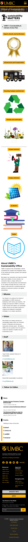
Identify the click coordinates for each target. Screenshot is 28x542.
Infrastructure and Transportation (14, 62)
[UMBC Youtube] (13, 462)
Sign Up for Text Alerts (19, 486)
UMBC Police (18, 481)
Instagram (7, 438)
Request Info (14, 491)
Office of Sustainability (12, 9)
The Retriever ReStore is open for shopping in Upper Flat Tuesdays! (13, 412)
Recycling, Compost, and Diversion (14, 91)
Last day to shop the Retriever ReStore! (14, 406)
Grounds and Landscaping (14, 119)
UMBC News (5, 478)
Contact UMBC (18, 473)
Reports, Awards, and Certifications (14, 34)
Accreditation (14, 522)
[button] (14, 27)
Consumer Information (14, 537)
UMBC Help (5, 476)
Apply (14, 496)
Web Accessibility (14, 534)
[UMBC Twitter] (6, 462)
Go (23, 510)
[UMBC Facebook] (3, 462)
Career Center (5, 471)
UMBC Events (5, 473)
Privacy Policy (14, 528)
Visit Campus (5, 480)
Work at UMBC (5, 482)
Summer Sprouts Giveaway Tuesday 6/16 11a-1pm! (13, 402)
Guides (14, 234)
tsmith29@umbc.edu (9, 359)
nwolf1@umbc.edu (8, 381)
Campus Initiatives (14, 178)
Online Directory (19, 470)
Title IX (14, 531)
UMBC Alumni (5, 469)
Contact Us (7, 430)
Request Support (19, 475)
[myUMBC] (22, 462)
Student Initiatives (14, 149)
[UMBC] (7, 3)
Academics (14, 205)
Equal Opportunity (14, 525)
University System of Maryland (16, 518)
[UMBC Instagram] (10, 462)
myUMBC (7, 434)
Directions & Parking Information (10, 457)
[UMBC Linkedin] (17, 462)
